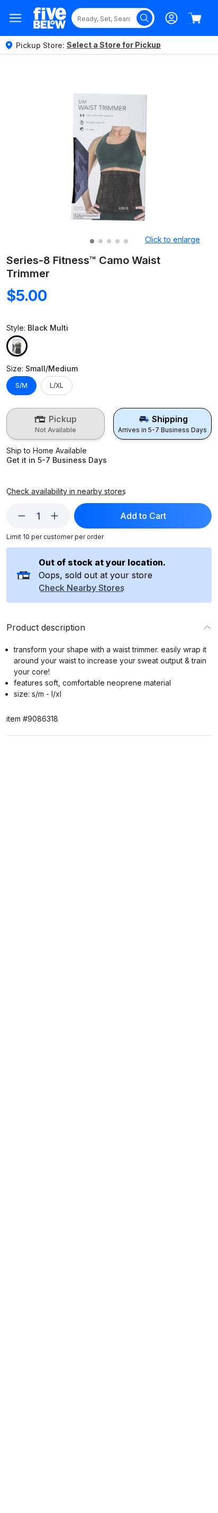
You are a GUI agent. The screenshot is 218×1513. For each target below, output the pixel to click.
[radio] (55, 424)
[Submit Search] (144, 18)
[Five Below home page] (49, 18)
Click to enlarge (172, 239)
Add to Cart (143, 516)
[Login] (171, 18)
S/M (21, 385)
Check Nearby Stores (81, 588)
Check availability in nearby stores (66, 491)
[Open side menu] (15, 18)
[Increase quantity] (54, 515)
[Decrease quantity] (21, 515)
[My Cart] (194, 18)
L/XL (56, 385)
